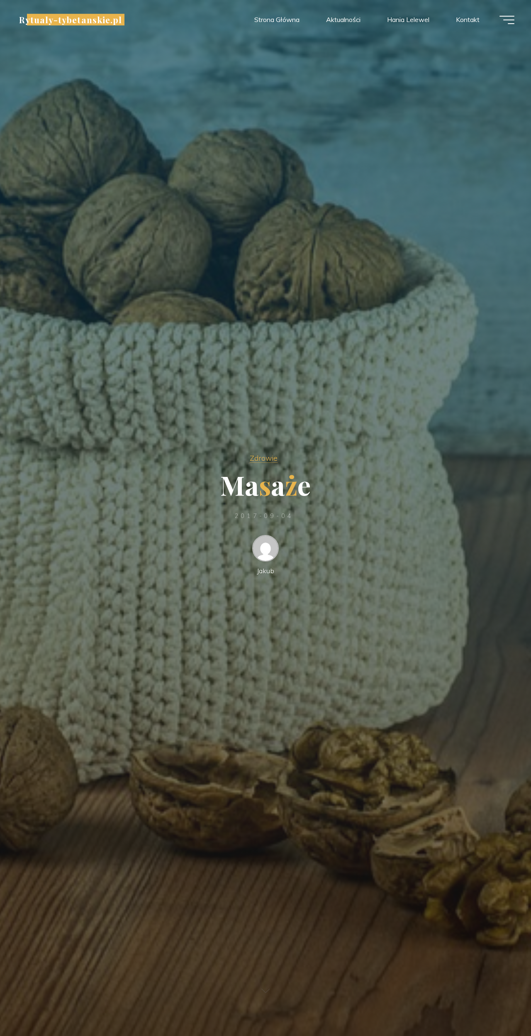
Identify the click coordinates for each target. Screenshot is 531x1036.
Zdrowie (264, 457)
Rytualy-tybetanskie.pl (70, 19)
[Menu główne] (506, 20)
